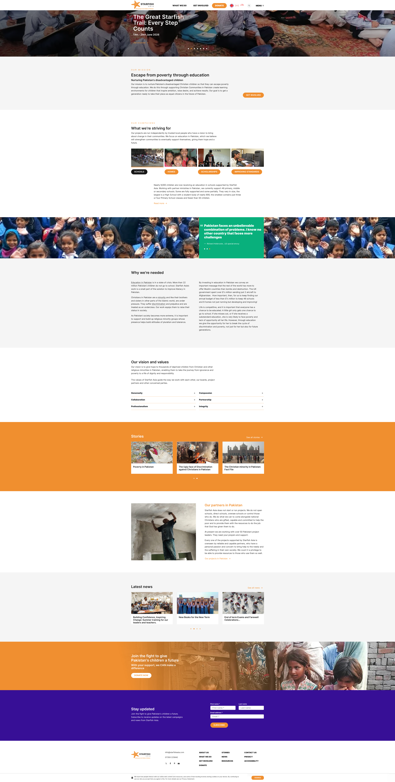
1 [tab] (188, 48)
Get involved (200, 5)
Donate (219, 5)
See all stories (253, 437)
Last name (243, 704)
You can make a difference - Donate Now (153, 42)
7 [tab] (206, 48)
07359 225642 (171, 757)
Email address (216, 713)
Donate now (141, 675)
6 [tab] (203, 48)
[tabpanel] (197, 194)
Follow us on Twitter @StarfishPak (166, 763)
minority (162, 297)
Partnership (205, 399)
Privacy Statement (188, 779)
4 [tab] (197, 48)
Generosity (136, 393)
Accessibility (251, 761)
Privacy (248, 757)
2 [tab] (191, 48)
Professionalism (139, 406)
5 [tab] (200, 48)
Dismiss (257, 778)
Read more (159, 203)
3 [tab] (194, 48)
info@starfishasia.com (174, 752)
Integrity (203, 406)
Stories (226, 752)
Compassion (205, 393)
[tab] (147, 161)
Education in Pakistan (141, 282)
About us (204, 752)
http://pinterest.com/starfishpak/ (174, 763)
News (224, 757)
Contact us (250, 752)
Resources (227, 761)
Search (249, 5)
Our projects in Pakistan (216, 558)
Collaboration (138, 399)
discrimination (158, 304)
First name (215, 704)
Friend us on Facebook (170, 763)
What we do (180, 5)
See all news (254, 588)
